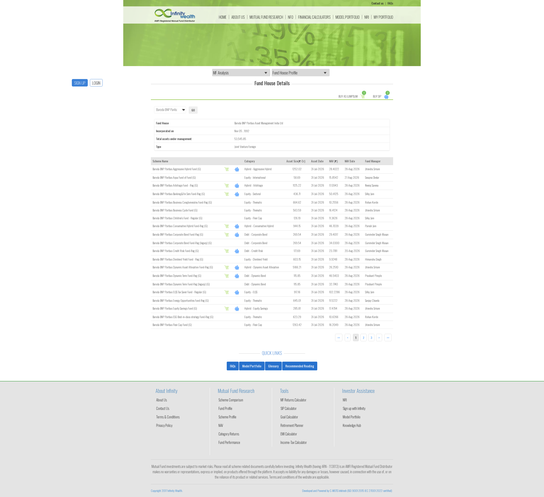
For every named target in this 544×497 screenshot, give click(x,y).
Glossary (273, 366)
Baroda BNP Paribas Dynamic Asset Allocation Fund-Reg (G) (183, 267)
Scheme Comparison (230, 399)
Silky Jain (369, 193)
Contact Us (162, 408)
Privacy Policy (164, 425)
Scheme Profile (227, 416)
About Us (238, 17)
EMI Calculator (288, 433)
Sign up (79, 83)
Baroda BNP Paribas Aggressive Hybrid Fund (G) (177, 169)
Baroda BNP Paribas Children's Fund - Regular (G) (177, 218)
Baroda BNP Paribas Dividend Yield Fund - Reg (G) (178, 259)
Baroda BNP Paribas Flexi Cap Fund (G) (172, 324)
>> (388, 337)
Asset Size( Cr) (295, 161)
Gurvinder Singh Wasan (376, 234)
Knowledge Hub (352, 425)
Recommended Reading (299, 366)
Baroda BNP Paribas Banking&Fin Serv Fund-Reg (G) (179, 193)
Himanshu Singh (373, 259)
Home (223, 17)
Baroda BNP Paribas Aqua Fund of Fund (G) (174, 177)
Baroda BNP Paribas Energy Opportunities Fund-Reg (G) (181, 300)
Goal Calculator (289, 416)
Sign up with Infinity (354, 408)
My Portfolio (383, 17)
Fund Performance (229, 442)
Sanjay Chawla (372, 300)
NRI (366, 17)
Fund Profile (225, 408)
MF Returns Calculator (293, 399)
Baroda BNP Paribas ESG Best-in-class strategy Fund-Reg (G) (183, 316)
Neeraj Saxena (371, 185)
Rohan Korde (371, 202)
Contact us (377, 3)
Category (249, 161)
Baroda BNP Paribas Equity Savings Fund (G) (175, 308)
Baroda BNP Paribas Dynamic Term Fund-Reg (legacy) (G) (181, 284)
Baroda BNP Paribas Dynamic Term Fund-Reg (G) (177, 275)
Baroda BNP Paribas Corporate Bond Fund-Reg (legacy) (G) (182, 243)
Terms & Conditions (168, 416)
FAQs (390, 3)
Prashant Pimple (373, 275)
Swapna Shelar (372, 177)
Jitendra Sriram (372, 169)
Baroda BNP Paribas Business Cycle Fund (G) (175, 210)
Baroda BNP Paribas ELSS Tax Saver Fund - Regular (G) (179, 292)
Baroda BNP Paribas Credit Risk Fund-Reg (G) (176, 250)
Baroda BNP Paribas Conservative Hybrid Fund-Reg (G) (180, 226)
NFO (290, 17)
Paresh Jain (370, 226)
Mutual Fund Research (266, 17)
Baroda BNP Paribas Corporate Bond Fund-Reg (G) (178, 234)
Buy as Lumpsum (352, 95)
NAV (220, 425)
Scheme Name (160, 161)
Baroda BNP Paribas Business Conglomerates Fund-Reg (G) (182, 202)
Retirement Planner (291, 425)
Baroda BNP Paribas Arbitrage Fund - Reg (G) (175, 185)
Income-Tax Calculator (293, 442)
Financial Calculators (314, 17)
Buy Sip (380, 95)
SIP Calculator (288, 408)
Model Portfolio (348, 17)
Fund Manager (373, 161)
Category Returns (228, 433)
